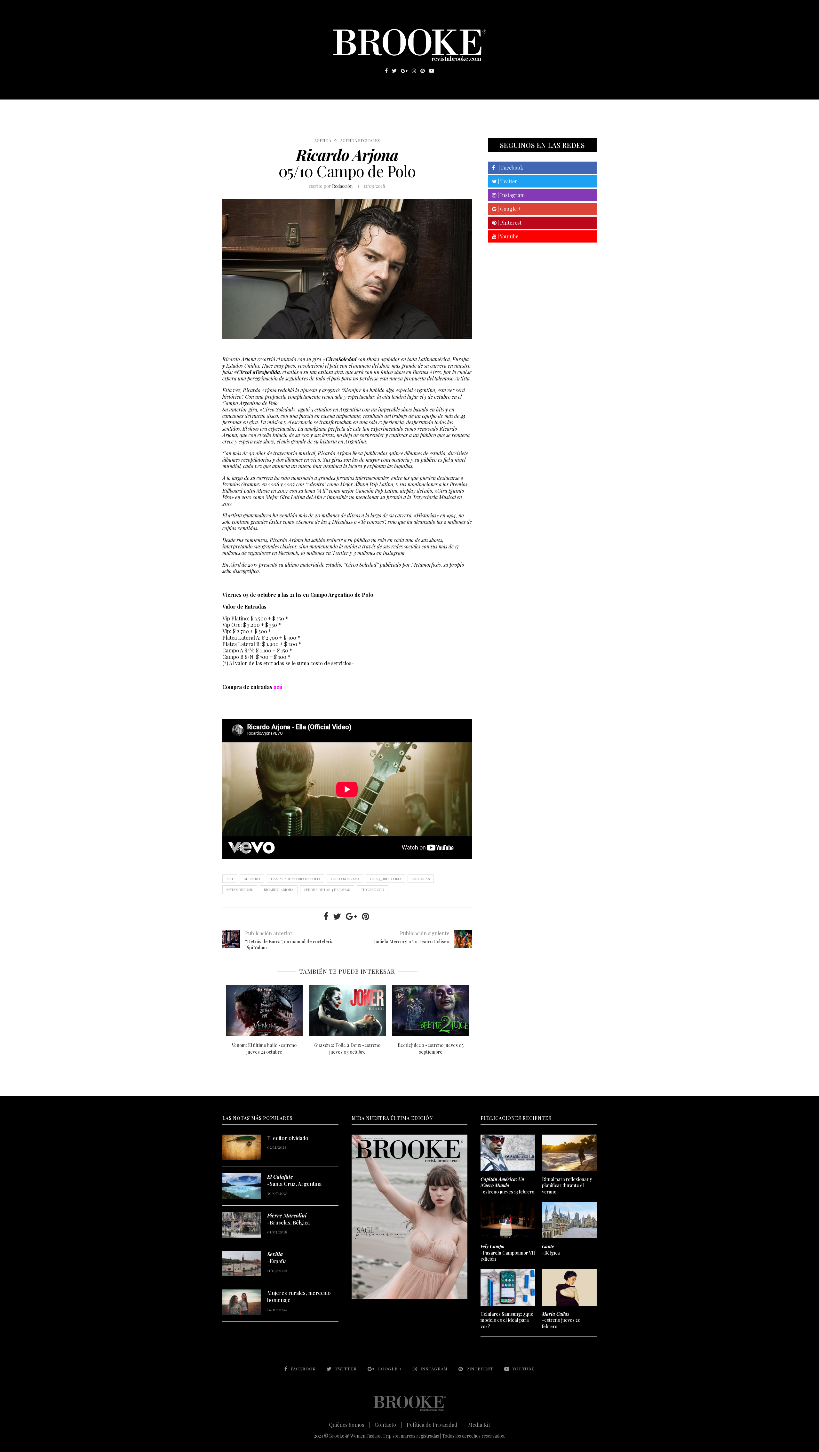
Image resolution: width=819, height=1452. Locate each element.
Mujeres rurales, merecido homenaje (299, 1296)
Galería (382, 109)
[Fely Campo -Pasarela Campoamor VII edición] (508, 1220)
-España (277, 1258)
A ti (230, 878)
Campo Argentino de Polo (295, 878)
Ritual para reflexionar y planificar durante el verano (567, 1185)
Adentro (252, 878)
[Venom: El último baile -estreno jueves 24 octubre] (264, 1010)
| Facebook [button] (509, 167)
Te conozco (372, 889)
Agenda (322, 140)
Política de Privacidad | (435, 1424)
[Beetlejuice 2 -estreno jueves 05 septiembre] (430, 1010)
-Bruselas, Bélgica (288, 1219)
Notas (351, 109)
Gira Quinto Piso (385, 878)
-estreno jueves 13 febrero (507, 1185)
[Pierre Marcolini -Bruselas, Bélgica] (241, 1225)
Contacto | (388, 1424)
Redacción (342, 186)
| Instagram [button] (511, 195)
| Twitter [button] (507, 181)
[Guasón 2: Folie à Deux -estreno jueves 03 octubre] (347, 1010)
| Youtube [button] (507, 236)
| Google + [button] (509, 208)
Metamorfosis (240, 889)
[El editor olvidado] (241, 1147)
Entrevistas (313, 109)
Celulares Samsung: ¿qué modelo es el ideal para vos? (507, 1320)
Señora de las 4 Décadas (327, 889)
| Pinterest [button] (509, 222)
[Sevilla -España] (241, 1263)
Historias (421, 878)
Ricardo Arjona (278, 889)
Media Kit (479, 1424)
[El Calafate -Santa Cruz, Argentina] (241, 1186)
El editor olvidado (287, 1138)
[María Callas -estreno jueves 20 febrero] (569, 1287)
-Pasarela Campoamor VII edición (508, 1252)
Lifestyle (269, 109)
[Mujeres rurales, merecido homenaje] (241, 1302)
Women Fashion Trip (470, 109)
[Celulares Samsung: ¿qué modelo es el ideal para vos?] (508, 1287)
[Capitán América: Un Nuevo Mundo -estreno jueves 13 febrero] (508, 1153)
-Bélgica (551, 1249)
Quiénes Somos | (349, 1424)
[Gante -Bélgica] (569, 1220)
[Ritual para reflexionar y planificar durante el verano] (569, 1153)
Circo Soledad (345, 878)
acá (278, 686)
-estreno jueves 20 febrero (561, 1320)
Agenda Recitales (360, 140)
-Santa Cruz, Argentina (294, 1180)
